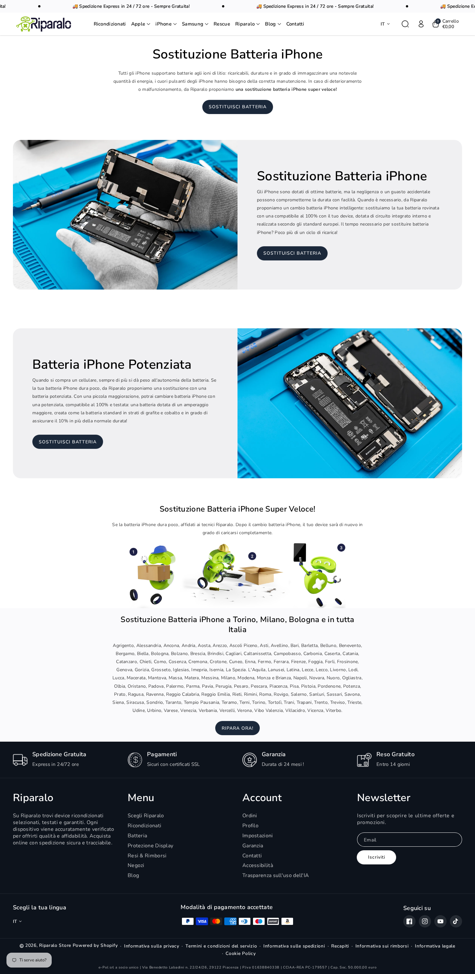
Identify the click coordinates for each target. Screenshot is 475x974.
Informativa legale (435, 946)
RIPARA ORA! (237, 728)
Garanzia (252, 845)
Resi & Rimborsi (147, 855)
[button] (141, 24)
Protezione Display (150, 845)
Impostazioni (257, 835)
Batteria (137, 835)
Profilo (250, 825)
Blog (133, 875)
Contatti (252, 855)
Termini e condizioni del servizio (221, 946)
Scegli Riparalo (146, 815)
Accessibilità (257, 865)
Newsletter (383, 798)
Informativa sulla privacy (151, 946)
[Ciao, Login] (421, 23)
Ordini (249, 815)
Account (262, 798)
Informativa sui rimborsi (382, 946)
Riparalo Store (55, 945)
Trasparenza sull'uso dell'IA (275, 875)
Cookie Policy (241, 954)
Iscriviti (376, 857)
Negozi (136, 865)
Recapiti (340, 946)
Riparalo (33, 798)
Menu (141, 798)
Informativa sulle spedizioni (294, 946)
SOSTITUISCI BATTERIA (238, 107)
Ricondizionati (144, 825)
